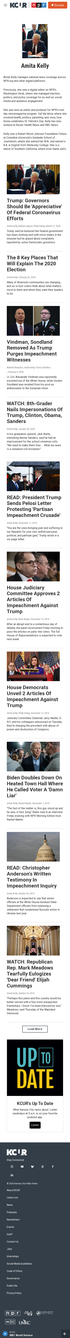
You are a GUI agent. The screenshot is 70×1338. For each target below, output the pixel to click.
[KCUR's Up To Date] (35, 1068)
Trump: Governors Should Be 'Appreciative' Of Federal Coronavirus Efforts (34, 209)
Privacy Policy (14, 1293)
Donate (59, 5)
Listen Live (12, 1197)
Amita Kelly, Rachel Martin (19, 803)
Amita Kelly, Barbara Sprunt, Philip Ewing (26, 226)
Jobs (9, 1249)
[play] (5, 1333)
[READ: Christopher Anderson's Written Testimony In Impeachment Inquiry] (33, 847)
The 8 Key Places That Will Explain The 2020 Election (32, 263)
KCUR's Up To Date (35, 1103)
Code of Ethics (14, 1271)
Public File (12, 1286)
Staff (10, 1234)
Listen (35, 1125)
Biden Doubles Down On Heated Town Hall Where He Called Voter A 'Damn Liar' (35, 786)
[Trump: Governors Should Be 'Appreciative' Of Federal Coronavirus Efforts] (33, 179)
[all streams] (65, 1333)
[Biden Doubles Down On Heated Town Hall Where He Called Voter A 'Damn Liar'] (33, 757)
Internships (13, 1256)
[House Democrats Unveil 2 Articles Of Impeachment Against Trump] (33, 666)
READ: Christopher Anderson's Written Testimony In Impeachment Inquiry (32, 877)
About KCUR (13, 1190)
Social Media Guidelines (19, 1263)
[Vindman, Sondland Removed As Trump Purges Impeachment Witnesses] (33, 321)
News (10, 1205)
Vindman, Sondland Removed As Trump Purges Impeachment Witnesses (32, 351)
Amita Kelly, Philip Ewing (18, 713)
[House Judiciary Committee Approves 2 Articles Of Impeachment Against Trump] (33, 566)
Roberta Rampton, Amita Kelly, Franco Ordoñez (28, 367)
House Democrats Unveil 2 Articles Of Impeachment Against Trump (32, 696)
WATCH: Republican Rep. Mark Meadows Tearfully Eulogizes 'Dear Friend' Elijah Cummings (30, 973)
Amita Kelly (12, 277)
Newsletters (13, 1219)
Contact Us (13, 1241)
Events (10, 1227)
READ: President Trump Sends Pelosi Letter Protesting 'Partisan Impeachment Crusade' (34, 506)
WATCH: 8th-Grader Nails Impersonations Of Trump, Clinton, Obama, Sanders (35, 412)
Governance (13, 1278)
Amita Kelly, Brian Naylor (18, 619)
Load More (35, 1029)
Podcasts (12, 1212)
